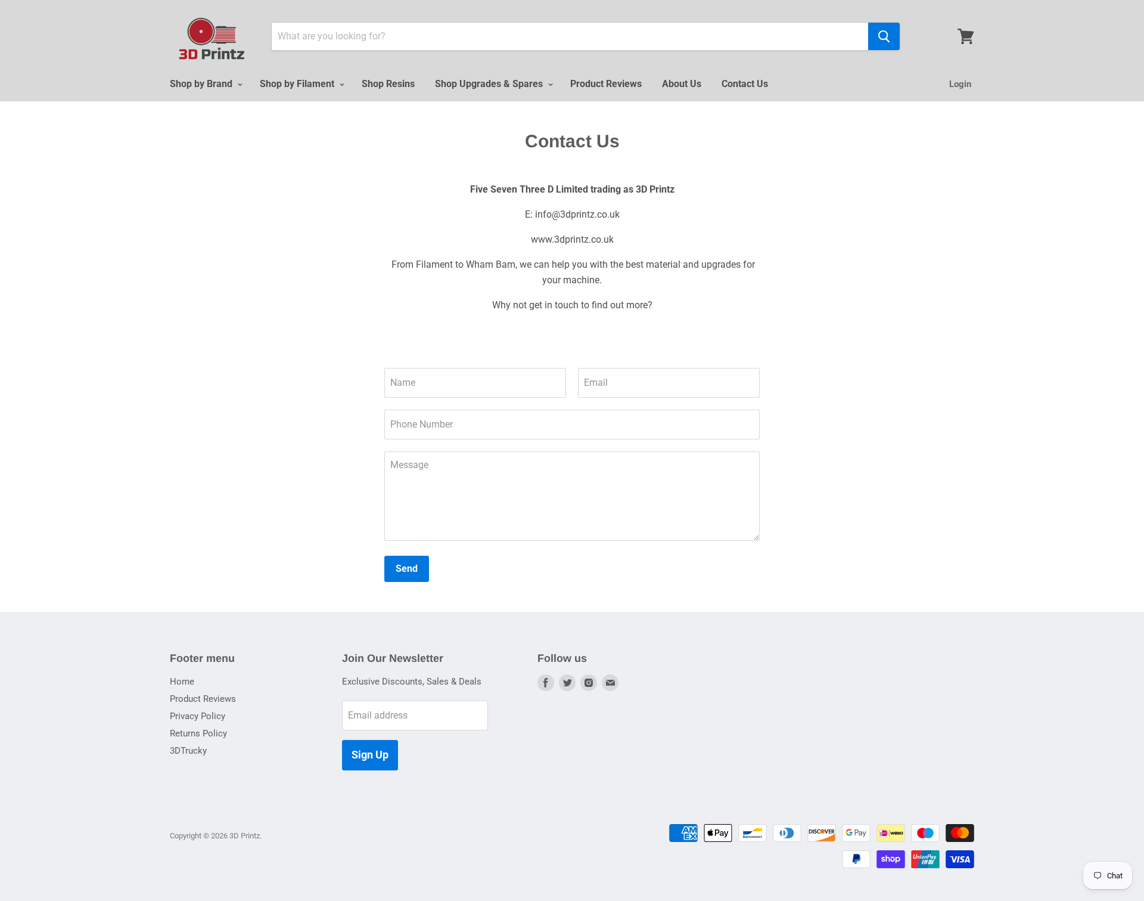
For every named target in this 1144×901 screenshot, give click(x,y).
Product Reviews (606, 83)
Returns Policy (198, 733)
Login (960, 84)
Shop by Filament (298, 83)
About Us (681, 83)
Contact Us (745, 83)
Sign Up (370, 754)
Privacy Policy (197, 716)
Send (407, 568)
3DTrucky (188, 750)
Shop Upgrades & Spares (490, 83)
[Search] (884, 36)
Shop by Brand (202, 83)
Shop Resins (388, 83)
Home (182, 681)
